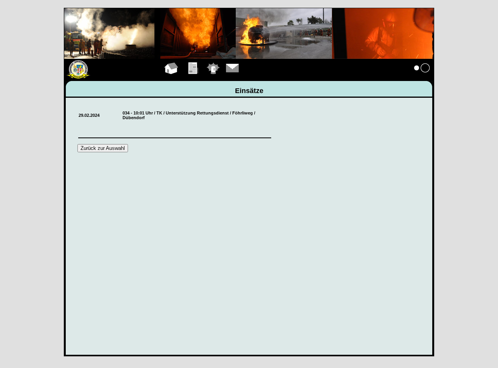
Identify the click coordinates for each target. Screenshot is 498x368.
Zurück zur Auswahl (103, 148)
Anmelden (422, 77)
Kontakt (232, 77)
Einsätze (213, 77)
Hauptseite (171, 77)
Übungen (193, 77)
